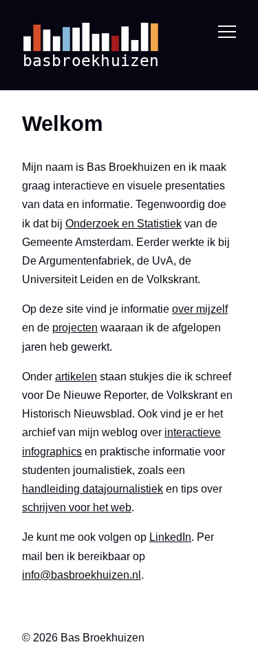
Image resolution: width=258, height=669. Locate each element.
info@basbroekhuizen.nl (81, 575)
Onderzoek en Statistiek (123, 223)
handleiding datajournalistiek (92, 489)
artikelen (76, 376)
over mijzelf (200, 309)
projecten (75, 327)
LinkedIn (170, 537)
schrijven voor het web (76, 507)
